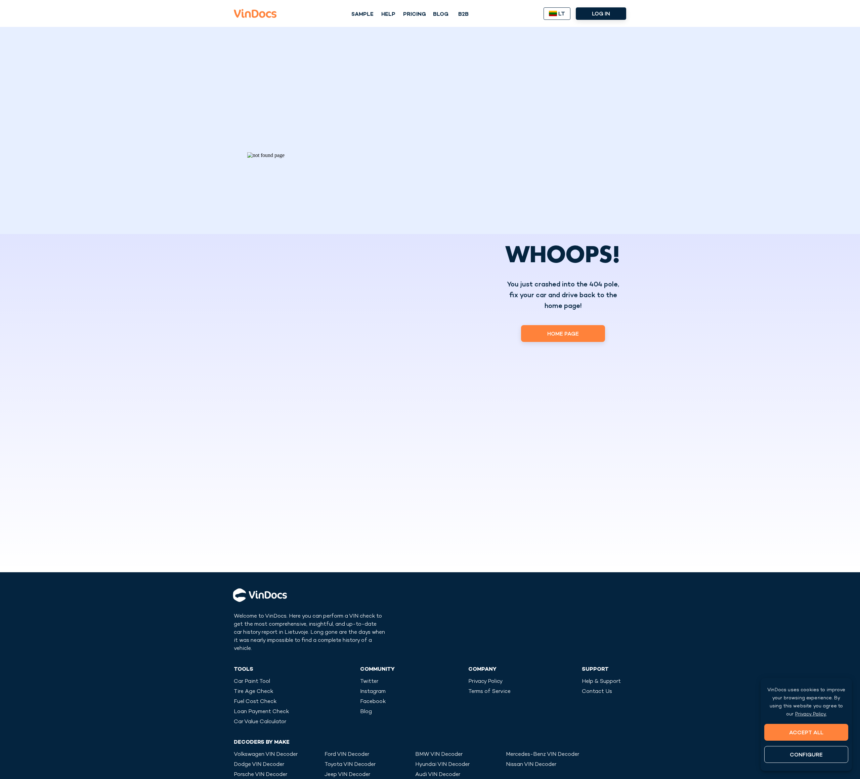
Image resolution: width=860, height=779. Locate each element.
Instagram (373, 692)
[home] (255, 13)
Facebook (373, 702)
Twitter (369, 681)
